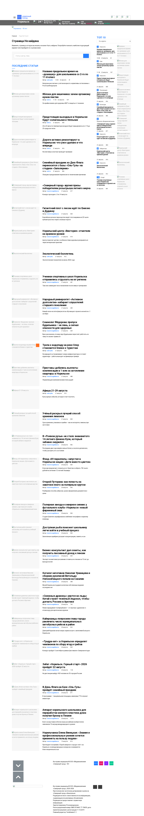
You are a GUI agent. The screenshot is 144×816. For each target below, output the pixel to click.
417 (71, 191)
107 (67, 100)
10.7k (71, 718)
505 (71, 533)
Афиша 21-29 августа (54, 390)
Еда (101, 61)
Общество (103, 148)
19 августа (64, 741)
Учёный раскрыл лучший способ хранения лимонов (61, 415)
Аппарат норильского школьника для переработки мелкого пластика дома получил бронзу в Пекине (64, 712)
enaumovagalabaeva (53, 191)
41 (69, 80)
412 (65, 256)
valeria (49, 100)
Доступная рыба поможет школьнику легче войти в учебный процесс (64, 529)
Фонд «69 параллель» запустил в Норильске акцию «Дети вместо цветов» (66, 460)
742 (71, 604)
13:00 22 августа (60, 80)
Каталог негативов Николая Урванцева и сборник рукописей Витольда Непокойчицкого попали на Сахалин (66, 576)
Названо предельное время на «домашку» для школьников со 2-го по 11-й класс (65, 74)
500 (71, 465)
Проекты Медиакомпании (105, 121)
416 (63, 148)
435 (63, 122)
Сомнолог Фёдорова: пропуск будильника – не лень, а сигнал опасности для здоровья (60, 325)
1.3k (71, 670)
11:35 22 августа (58, 100)
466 (63, 171)
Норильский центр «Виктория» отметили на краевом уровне (66, 232)
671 (71, 692)
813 (71, 741)
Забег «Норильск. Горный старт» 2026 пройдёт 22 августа (64, 666)
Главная (14, 36)
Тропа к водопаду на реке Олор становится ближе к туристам (60, 346)
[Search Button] (7, 65)
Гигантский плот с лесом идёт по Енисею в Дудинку (66, 210)
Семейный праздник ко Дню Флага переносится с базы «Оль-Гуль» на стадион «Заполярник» (62, 165)
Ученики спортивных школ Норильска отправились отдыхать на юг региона (64, 278)
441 (71, 282)
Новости (103, 47)
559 (71, 556)
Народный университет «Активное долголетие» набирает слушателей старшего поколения (62, 302)
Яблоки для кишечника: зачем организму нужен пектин (66, 96)
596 (71, 487)
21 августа (56, 122)
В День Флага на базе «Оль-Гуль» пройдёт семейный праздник (61, 688)
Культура (103, 104)
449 (71, 308)
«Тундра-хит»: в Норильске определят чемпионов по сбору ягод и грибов (64, 643)
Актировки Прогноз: (68, 22)
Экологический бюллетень (57, 253)
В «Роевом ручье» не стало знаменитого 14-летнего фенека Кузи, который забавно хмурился (65, 439)
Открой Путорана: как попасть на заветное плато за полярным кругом (63, 483)
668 (65, 350)
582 (71, 445)
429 (71, 331)
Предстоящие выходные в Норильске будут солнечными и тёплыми (64, 118)
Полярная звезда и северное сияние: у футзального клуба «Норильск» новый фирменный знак (65, 507)
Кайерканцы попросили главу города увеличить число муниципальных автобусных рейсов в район (63, 621)
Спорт (103, 177)
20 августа (64, 445)
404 (71, 214)
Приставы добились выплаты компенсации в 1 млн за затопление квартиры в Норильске (63, 370)
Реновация (103, 90)
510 (65, 393)
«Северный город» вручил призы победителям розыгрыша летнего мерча (66, 187)
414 (71, 236)
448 (71, 581)
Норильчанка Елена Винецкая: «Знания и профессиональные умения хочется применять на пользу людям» (66, 735)
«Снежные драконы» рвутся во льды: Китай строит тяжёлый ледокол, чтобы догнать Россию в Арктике (65, 598)
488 (71, 376)
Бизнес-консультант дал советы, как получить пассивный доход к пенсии (64, 552)
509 (71, 419)
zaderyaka (50, 80)
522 (71, 627)
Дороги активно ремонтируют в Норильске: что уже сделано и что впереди (62, 142)
